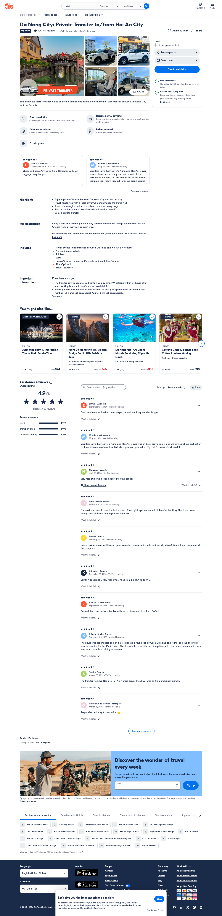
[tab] (38, 815)
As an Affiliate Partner (187, 880)
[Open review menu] (199, 405)
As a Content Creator (187, 875)
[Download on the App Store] (86, 885)
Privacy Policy (111, 880)
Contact (109, 871)
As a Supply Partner (186, 871)
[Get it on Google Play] (86, 873)
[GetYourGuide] (9, 6)
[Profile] (212, 4)
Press (160, 885)
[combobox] (177, 387)
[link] (41, 343)
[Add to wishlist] (59, 317)
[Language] (200, 4)
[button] (44, 31)
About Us (162, 871)
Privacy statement (28, 801)
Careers (161, 875)
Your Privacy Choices (115, 885)
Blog (160, 880)
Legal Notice (111, 875)
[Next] (201, 343)
